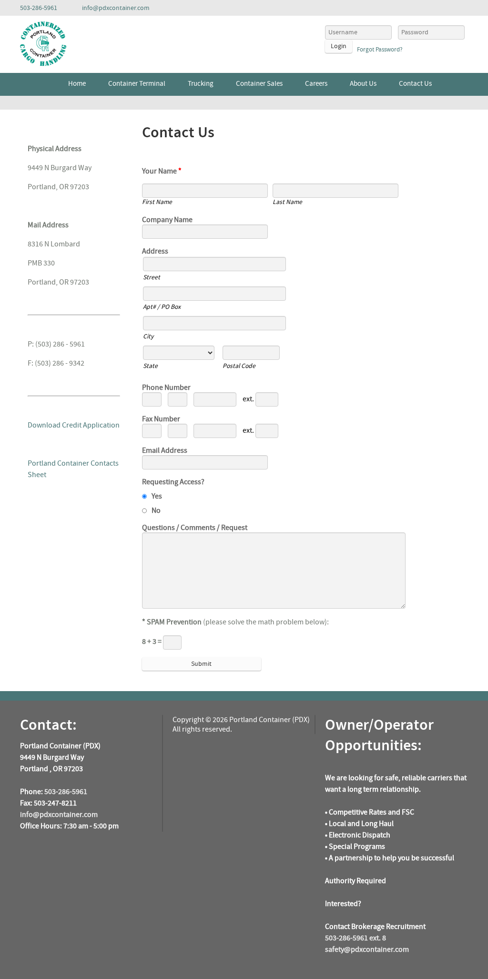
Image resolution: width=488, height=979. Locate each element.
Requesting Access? (173, 482)
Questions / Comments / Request (194, 527)
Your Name (162, 171)
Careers (316, 83)
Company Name (167, 219)
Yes (157, 496)
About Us (363, 83)
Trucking (201, 83)
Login (338, 46)
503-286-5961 (65, 791)
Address (155, 251)
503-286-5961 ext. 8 (355, 938)
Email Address (164, 450)
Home (77, 83)
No (156, 510)
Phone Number (166, 387)
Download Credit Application (74, 425)
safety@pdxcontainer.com (367, 949)
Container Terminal (136, 83)
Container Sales (259, 83)
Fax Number (161, 419)
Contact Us (415, 83)
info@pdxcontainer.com (59, 814)
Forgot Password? (380, 49)
